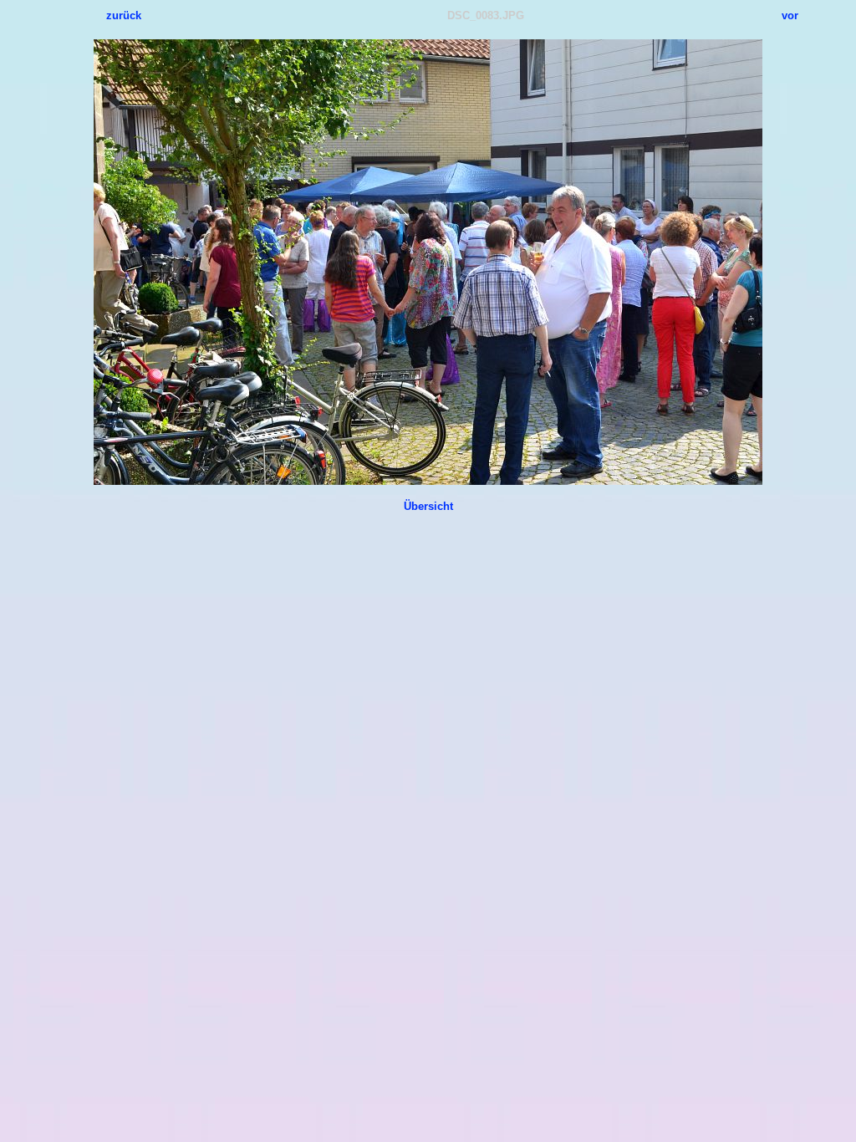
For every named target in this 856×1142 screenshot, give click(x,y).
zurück (123, 15)
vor (790, 15)
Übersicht (428, 506)
